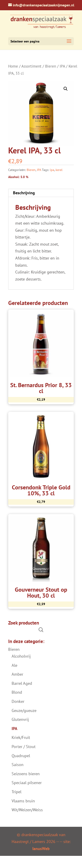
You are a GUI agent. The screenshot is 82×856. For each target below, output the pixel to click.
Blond (17, 692)
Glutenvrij (20, 719)
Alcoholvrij (21, 656)
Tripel (16, 791)
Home (13, 66)
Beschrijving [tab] (24, 192)
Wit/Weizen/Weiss (27, 809)
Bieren (50, 66)
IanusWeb (41, 848)
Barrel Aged (22, 683)
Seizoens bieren (26, 773)
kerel (59, 170)
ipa (52, 170)
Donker (18, 701)
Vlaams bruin (23, 800)
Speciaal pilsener (27, 782)
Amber (17, 674)
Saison (17, 764)
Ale (14, 665)
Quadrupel (21, 755)
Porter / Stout (24, 746)
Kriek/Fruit (21, 737)
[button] (66, 89)
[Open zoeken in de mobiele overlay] (41, 630)
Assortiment (31, 66)
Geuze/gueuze (24, 710)
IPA (62, 66)
